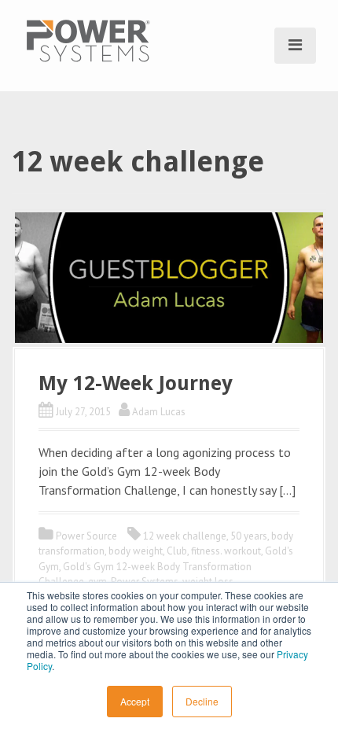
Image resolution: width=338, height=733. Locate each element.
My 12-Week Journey (136, 383)
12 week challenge (184, 536)
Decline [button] (202, 701)
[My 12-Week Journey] (169, 276)
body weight (135, 551)
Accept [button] (134, 701)
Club (177, 551)
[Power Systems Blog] (88, 39)
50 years (248, 536)
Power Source (86, 536)
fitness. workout (226, 551)
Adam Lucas (159, 411)
